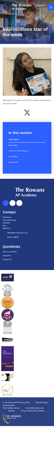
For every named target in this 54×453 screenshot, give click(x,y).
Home (5, 40)
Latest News (34, 40)
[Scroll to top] (6, 203)
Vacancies (7, 256)
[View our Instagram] (19, 203)
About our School (9, 252)
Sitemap (11, 411)
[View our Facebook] (13, 203)
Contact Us (7, 259)
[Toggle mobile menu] (51, 7)
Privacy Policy (26, 411)
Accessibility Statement (34, 408)
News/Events (18, 40)
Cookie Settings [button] (38, 411)
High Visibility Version (11, 408)
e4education (10, 405)
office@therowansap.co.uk (17, 233)
